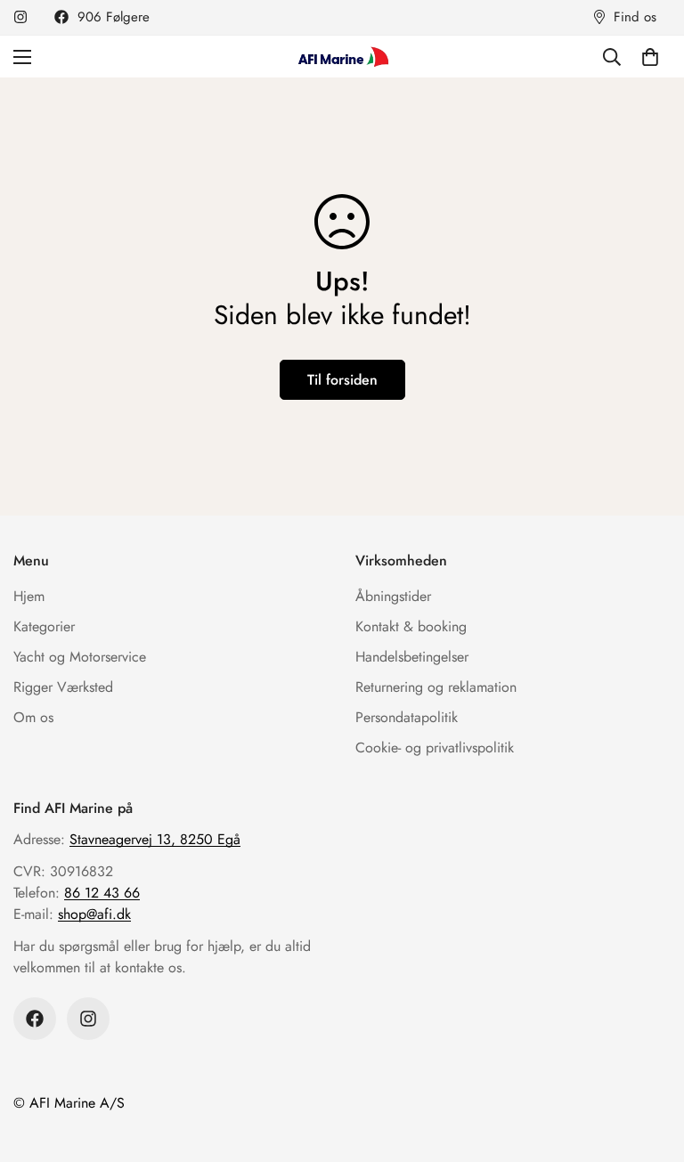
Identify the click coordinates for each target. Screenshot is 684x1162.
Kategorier (44, 626)
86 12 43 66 (102, 892)
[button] (650, 57)
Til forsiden (342, 380)
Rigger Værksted (63, 687)
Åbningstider (393, 596)
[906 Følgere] (34, 1018)
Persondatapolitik (406, 717)
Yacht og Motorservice (79, 656)
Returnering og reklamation (436, 687)
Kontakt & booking (411, 626)
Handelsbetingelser (411, 656)
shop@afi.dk (94, 914)
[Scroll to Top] (649, 1064)
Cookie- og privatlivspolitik (434, 747)
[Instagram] (20, 17)
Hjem (29, 596)
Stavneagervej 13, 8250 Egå (154, 839)
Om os (33, 717)
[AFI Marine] (342, 56)
